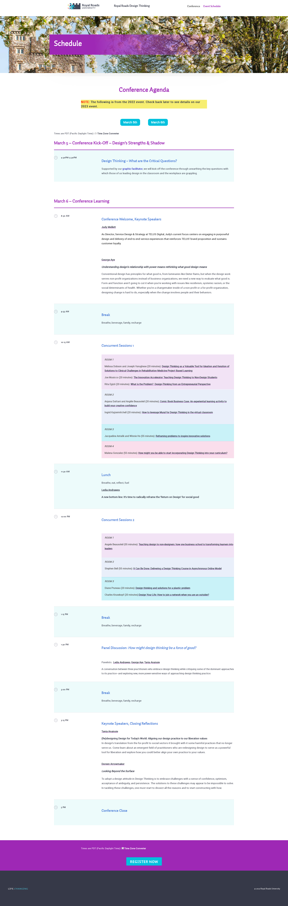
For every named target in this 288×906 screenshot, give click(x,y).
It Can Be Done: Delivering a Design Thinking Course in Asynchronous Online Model (177, 568)
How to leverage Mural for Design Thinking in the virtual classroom (177, 412)
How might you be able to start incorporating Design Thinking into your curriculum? (182, 453)
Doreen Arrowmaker (113, 764)
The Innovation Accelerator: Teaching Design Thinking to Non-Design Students (175, 377)
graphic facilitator (132, 168)
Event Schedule (212, 6)
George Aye (108, 259)
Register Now (144, 861)
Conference (193, 6)
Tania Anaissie (152, 662)
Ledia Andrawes (111, 490)
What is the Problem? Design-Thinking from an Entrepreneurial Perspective (170, 384)
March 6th (158, 122)
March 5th (130, 122)
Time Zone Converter (108, 133)
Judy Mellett (109, 227)
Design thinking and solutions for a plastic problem (163, 588)
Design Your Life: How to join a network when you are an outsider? (174, 594)
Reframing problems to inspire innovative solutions (183, 436)
